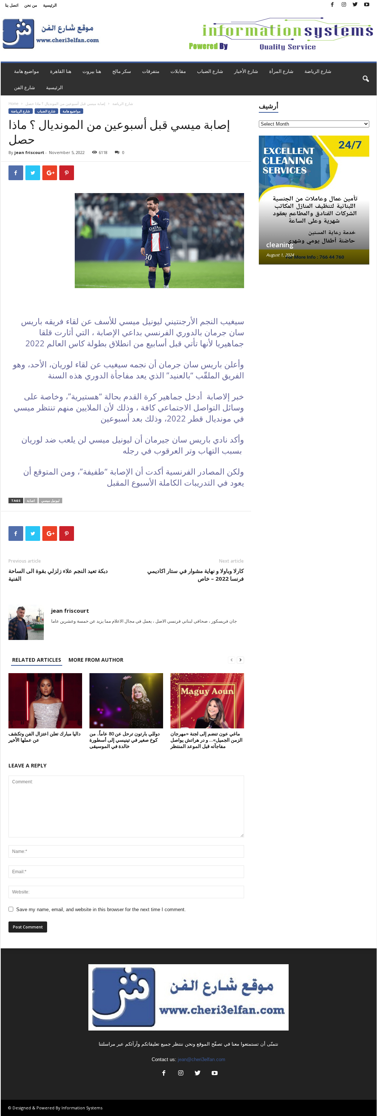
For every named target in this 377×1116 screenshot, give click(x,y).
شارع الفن (24, 87)
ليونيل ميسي (50, 500)
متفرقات (150, 71)
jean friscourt (29, 152)
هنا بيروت (91, 71)
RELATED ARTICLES (36, 659)
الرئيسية (50, 5)
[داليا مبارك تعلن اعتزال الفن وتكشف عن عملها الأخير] (45, 700)
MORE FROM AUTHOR (95, 659)
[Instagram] (343, 5)
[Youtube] (366, 5)
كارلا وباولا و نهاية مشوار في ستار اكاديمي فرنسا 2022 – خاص (195, 574)
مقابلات (178, 71)
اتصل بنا (11, 5)
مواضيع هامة (26, 71)
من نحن (30, 5)
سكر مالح (121, 71)
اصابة (31, 500)
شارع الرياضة (317, 71)
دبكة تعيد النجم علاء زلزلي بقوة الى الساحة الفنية (58, 574)
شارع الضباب (210, 71)
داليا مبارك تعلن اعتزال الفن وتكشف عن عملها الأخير (44, 736)
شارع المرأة (281, 71)
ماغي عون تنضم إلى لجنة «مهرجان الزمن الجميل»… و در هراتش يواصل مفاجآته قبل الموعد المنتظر (206, 739)
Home (13, 103)
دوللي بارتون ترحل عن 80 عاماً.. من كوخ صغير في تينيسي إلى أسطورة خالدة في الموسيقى (124, 739)
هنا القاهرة (60, 71)
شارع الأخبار (246, 71)
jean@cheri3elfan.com (201, 1059)
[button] (365, 79)
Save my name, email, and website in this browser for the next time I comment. (101, 909)
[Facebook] (332, 5)
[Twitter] (355, 5)
